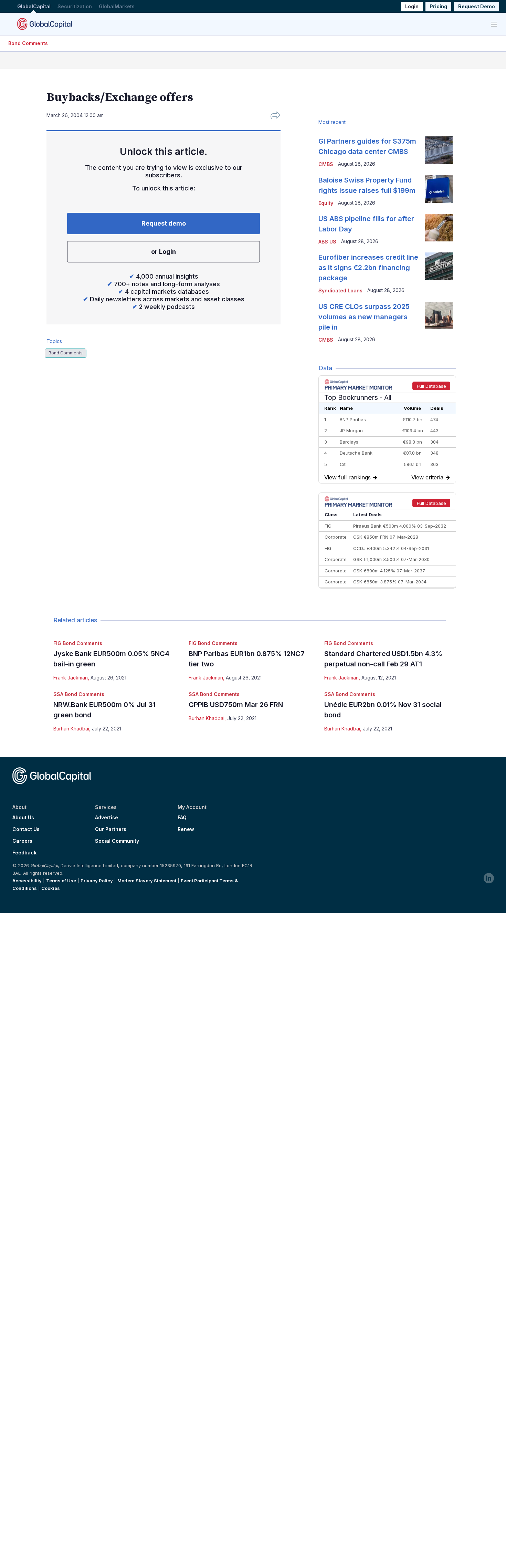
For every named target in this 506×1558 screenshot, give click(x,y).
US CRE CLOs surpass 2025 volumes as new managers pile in (364, 316)
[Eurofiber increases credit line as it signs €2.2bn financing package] (439, 266)
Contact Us (26, 829)
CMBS (325, 164)
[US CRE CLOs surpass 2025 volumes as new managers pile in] (439, 315)
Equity (325, 203)
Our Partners (110, 829)
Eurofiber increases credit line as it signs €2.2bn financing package (368, 267)
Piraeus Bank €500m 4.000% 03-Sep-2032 (399, 526)
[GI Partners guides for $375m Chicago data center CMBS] (439, 150)
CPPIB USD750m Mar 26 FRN (236, 704)
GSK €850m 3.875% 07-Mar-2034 (389, 581)
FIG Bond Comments (77, 643)
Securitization (74, 6)
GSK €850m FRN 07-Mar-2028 (385, 537)
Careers (22, 841)
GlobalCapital (34, 6)
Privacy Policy (97, 880)
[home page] (44, 24)
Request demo (163, 223)
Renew (186, 829)
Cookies (50, 888)
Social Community (117, 841)
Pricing (438, 6)
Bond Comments (28, 43)
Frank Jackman (70, 678)
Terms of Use (61, 880)
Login (412, 6)
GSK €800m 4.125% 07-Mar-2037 (389, 570)
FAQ (182, 817)
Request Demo (476, 6)
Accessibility (27, 880)
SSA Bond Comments (78, 694)
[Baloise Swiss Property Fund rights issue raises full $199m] (439, 189)
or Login (163, 251)
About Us (23, 817)
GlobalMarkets (117, 6)
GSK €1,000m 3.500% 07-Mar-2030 (391, 559)
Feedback (24, 852)
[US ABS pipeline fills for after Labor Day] (439, 227)
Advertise (106, 817)
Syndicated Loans (340, 290)
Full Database (431, 386)
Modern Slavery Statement (146, 880)
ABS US (327, 242)
